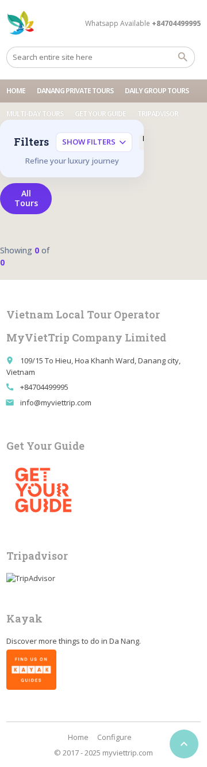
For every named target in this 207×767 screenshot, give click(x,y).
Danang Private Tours (75, 91)
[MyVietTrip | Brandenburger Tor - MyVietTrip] (20, 23)
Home (15, 91)
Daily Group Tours (157, 91)
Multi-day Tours (34, 114)
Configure (114, 737)
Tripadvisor (157, 114)
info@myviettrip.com (55, 402)
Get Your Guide (100, 114)
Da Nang (124, 641)
